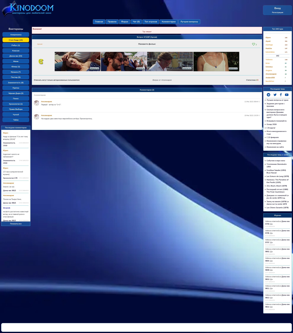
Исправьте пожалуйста (276, 121)
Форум (124, 21)
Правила (112, 21)
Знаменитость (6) (16, 82)
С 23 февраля (273, 137)
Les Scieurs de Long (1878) (278, 176)
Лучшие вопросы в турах (277, 100)
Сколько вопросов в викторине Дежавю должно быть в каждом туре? (277, 114)
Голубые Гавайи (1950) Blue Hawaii (276, 171)
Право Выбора (15, 109)
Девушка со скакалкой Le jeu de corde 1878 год (278, 196)
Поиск (16, 98)
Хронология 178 (10, 178)
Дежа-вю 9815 (9, 190)
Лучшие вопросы (189, 21)
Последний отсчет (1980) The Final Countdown (277, 190)
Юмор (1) (16, 66)
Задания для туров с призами (276, 104)
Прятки (16, 88)
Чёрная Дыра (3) (15, 93)
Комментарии (169, 21)
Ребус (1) (16, 45)
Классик (15, 50)
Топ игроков (151, 21)
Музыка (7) (16, 72)
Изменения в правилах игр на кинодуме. (276, 142)
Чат (136, 21)
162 (277, 56)
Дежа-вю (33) (15, 56)
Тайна (15, 120)
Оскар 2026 (272, 124)
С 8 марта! (271, 128)
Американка (15, 34)
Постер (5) (16, 77)
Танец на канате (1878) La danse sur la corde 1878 (278, 202)
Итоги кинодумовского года (276, 132)
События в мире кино (276, 161)
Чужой (16, 114)
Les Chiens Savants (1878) (278, 207)
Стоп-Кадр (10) (16, 40)
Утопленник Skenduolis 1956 (277, 165)
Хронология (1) (16, 104)
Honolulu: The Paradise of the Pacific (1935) (277, 181)
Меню (15, 61)
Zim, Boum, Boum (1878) (277, 186)
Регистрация (277, 12)
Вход (277, 8)
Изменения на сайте (275, 147)
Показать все (16, 224)
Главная (99, 21)
